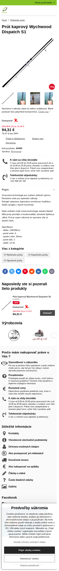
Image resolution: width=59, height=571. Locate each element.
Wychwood (16, 151)
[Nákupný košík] (45, 10)
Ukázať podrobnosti (29, 565)
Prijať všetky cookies (29, 550)
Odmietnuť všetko (29, 558)
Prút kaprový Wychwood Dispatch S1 (32, 296)
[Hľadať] (38, 10)
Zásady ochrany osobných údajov (29, 542)
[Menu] (53, 10)
